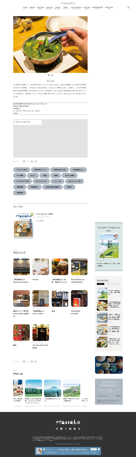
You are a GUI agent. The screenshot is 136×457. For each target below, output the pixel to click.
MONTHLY (116, 283)
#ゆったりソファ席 (74, 181)
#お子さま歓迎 (69, 175)
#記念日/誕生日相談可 (52, 187)
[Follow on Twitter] (66, 429)
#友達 (44, 175)
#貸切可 (69, 187)
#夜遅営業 (20, 187)
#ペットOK (57, 181)
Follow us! (109, 369)
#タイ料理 (20, 175)
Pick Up (18, 373)
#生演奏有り (34, 187)
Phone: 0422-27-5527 (21, 106)
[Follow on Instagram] (57, 429)
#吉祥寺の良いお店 (60, 169)
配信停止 (118, 395)
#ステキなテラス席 (22, 181)
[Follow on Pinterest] (70, 429)
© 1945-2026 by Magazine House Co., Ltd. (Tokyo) (68, 443)
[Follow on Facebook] (61, 429)
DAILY (100, 283)
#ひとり (33, 175)
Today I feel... (50, 449)
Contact (51, 440)
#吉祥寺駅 (20, 192)
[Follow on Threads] (79, 429)
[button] (48, 75)
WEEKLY (108, 283)
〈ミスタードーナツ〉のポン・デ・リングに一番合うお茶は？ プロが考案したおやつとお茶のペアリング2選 (82, 452)
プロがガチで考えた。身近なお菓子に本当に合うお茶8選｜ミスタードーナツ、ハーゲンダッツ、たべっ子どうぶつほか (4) (72, 450)
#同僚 (56, 175)
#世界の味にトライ (40, 169)
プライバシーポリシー (114, 400)
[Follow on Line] (74, 429)
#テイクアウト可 (41, 181)
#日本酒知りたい (78, 169)
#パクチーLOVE (22, 169)
